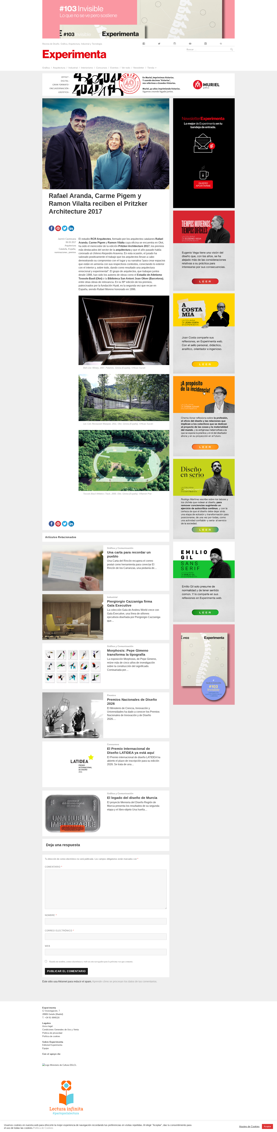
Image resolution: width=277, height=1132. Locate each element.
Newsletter (138, 67)
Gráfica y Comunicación (120, 548)
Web (47, 946)
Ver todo (126, 67)
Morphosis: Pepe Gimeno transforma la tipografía (127, 652)
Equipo (45, 1048)
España (71, 249)
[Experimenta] (74, 54)
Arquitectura (59, 67)
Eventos (114, 67)
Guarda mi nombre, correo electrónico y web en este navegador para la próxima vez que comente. (91, 961)
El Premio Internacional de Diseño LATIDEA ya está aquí (130, 750)
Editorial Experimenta (52, 1045)
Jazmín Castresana (67, 239)
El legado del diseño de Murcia (132, 798)
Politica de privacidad (52, 1033)
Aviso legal (47, 1026)
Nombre (51, 915)
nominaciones (61, 252)
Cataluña (63, 249)
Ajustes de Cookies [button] (249, 1126)
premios (72, 252)
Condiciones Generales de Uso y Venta (60, 1029)
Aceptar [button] (267, 1126)
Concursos (101, 67)
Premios (111, 695)
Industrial (73, 67)
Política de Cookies (43, 1128)
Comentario (53, 867)
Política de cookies (51, 1036)
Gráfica (46, 67)
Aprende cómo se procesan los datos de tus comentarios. (124, 981)
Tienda (150, 67)
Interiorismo (87, 67)
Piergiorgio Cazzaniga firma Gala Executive (129, 603)
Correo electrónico (59, 930)
